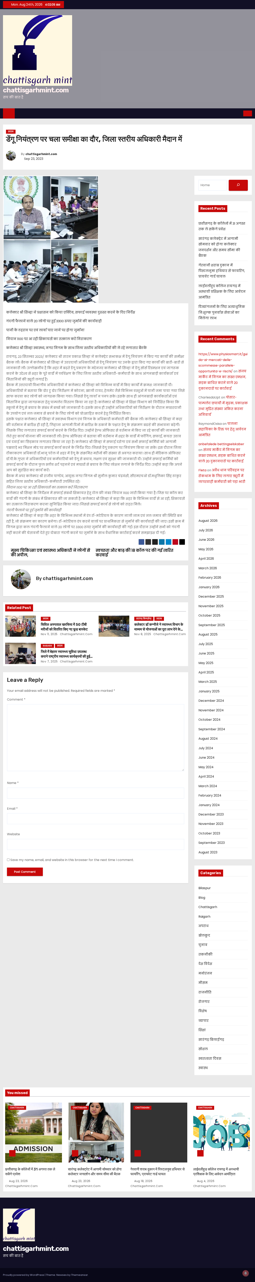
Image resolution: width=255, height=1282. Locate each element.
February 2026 (209, 577)
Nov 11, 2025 (49, 634)
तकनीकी (205, 954)
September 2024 (211, 729)
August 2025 (208, 634)
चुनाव (202, 945)
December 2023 (211, 814)
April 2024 (206, 776)
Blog (201, 897)
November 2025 (211, 606)
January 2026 (209, 587)
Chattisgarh (207, 907)
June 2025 (206, 653)
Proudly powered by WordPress (24, 1275)
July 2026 (205, 530)
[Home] (9, 113)
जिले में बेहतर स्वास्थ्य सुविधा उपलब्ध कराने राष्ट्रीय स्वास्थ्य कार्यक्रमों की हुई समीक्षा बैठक (65, 656)
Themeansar (79, 1275)
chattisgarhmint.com (36, 90)
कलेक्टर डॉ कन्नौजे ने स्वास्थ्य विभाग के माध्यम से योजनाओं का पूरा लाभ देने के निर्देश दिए (158, 629)
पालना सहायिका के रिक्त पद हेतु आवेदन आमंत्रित (222, 429)
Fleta (202, 470)
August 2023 (207, 852)
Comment (16, 699)
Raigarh (47, 645)
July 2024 (205, 748)
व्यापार (203, 1020)
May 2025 (205, 663)
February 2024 (209, 795)
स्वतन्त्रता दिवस (209, 1058)
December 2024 (211, 700)
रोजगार (204, 1001)
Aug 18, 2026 (143, 1181)
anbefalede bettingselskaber (221, 444)
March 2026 (207, 568)
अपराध (203, 926)
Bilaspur (204, 888)
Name (13, 783)
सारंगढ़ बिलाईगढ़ (143, 618)
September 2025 (211, 625)
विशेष (202, 1011)
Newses (61, 1275)
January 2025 (209, 691)
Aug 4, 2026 (206, 1181)
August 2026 (208, 520)
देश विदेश (205, 964)
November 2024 (211, 710)
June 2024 (206, 757)
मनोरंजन (205, 973)
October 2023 (209, 833)
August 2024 (208, 738)
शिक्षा (202, 1030)
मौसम (203, 983)
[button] (240, 113)
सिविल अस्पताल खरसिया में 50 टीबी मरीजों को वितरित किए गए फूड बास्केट (64, 627)
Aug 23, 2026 (19, 1181)
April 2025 (206, 672)
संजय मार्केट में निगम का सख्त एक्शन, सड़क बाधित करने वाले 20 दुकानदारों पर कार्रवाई (221, 456)
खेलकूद (204, 935)
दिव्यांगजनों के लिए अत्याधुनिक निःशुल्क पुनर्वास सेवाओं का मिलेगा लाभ (221, 312)
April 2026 (206, 558)
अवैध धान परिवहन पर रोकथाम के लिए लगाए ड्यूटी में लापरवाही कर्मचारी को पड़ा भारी (221, 476)
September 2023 (211, 842)
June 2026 (206, 539)
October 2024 (209, 719)
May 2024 (206, 767)
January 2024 (209, 805)
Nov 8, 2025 (142, 634)
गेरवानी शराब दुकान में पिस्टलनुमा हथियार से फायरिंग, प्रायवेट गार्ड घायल (221, 271)
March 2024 (207, 786)
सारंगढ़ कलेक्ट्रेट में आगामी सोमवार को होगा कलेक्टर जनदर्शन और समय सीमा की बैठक (95, 1171)
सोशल (203, 1049)
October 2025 (209, 615)
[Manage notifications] (245, 1273)
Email (12, 808)
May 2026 (205, 549)
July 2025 (205, 644)
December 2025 (211, 596)
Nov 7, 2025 (49, 661)
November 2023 (210, 823)
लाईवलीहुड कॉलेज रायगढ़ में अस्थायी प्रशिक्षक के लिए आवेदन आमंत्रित (222, 292)
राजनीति (204, 992)
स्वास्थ (11, 131)
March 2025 (207, 681)
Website (13, 834)
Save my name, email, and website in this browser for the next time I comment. (72, 860)
